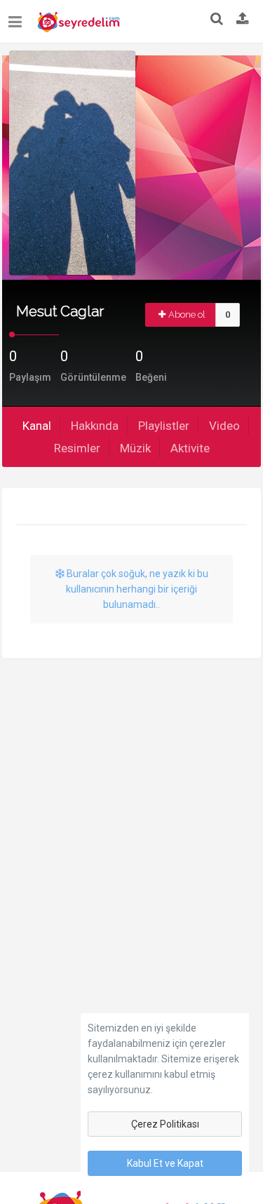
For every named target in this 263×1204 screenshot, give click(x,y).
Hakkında (95, 426)
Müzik (135, 448)
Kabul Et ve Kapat (165, 1163)
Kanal (36, 426)
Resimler (77, 448)
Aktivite (190, 448)
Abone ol (186, 314)
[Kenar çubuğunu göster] (18, 16)
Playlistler (163, 426)
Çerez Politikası (165, 1124)
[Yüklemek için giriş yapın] (242, 19)
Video (224, 426)
